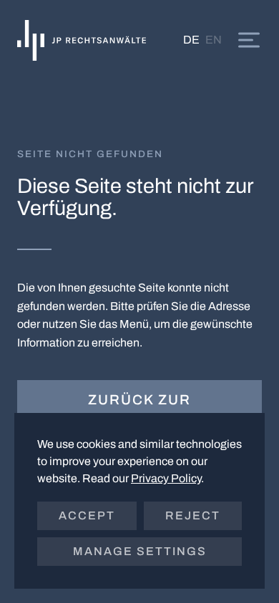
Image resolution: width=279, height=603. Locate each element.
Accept (87, 515)
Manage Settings (140, 551)
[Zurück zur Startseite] (81, 40)
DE (191, 40)
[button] (249, 40)
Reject (192, 515)
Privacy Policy (166, 478)
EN (213, 40)
